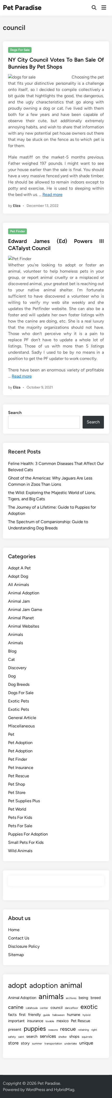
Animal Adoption (23, 592)
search (32, 1036)
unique (86, 1043)
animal (71, 985)
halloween (58, 1015)
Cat (11, 659)
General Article (22, 717)
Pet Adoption (20, 742)
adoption (43, 985)
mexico (63, 1020)
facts (12, 1014)
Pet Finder (17, 231)
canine (15, 1007)
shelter (62, 1036)
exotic (89, 1006)
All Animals (18, 584)
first (22, 1014)
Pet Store (17, 792)
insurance (35, 1020)
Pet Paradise (22, 7)
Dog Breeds (18, 684)
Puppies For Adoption (28, 834)
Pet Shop (16, 784)
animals (51, 996)
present (14, 1029)
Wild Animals (20, 850)
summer (37, 1043)
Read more (52, 194)
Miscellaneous (21, 726)
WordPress (35, 1089)
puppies (35, 1028)
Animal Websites (23, 626)
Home (14, 929)
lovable (50, 1021)
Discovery (17, 667)
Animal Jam (19, 601)
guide (46, 1015)
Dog (12, 676)
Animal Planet (21, 617)
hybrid (86, 1015)
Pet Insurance (20, 767)
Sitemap (16, 954)
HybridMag (64, 1089)
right (94, 1029)
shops (74, 1036)
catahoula (32, 1008)
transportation (53, 1043)
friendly (34, 1014)
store (13, 1043)
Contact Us (18, 938)
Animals (15, 634)
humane (73, 1014)
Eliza (16, 205)
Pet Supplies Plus (24, 800)
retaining (83, 1029)
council (57, 1007)
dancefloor (71, 1008)
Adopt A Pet (19, 568)
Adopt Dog (18, 576)
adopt (17, 985)
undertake (70, 1043)
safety (12, 1036)
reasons (53, 1029)
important (16, 1020)
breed (96, 997)
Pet (11, 734)
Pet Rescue (18, 775)
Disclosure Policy (24, 946)
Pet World (17, 809)
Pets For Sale (20, 825)
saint (21, 1036)
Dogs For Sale (20, 50)
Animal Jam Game (25, 609)
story (25, 1043)
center (44, 1008)
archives (71, 998)
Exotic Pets (18, 701)
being (83, 997)
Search (15, 412)
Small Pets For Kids (25, 842)
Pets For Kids (20, 817)
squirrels (87, 1036)
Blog (12, 651)
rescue (68, 1029)
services (48, 1036)
